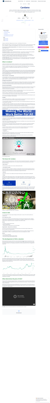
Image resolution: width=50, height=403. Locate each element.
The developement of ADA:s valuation (8, 34)
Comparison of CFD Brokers (43, 44)
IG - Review (43, 41)
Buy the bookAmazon (44, 50)
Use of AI (33, 20)
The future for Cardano (7, 32)
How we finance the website (27, 20)
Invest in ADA (6, 33)
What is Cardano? (6, 31)
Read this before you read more (20, 20)
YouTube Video (6, 38)
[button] (43, 29)
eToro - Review (43, 42)
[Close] (48, 398)
